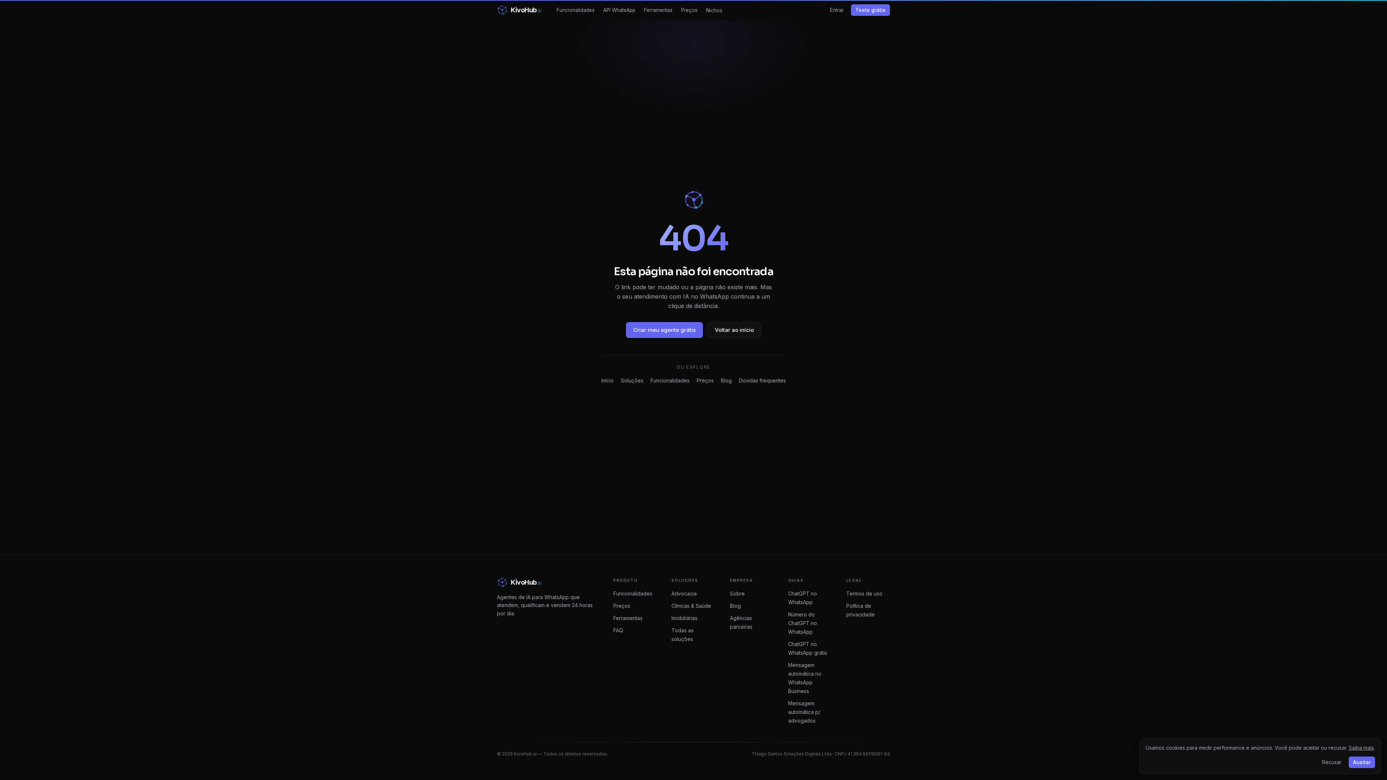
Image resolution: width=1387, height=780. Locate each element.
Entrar (837, 10)
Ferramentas (658, 10)
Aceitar (1362, 762)
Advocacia (684, 593)
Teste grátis (870, 10)
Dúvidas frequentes (762, 380)
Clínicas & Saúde (691, 606)
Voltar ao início (734, 329)
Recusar (1331, 762)
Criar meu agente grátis (664, 329)
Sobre (737, 593)
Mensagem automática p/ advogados (804, 712)
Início (607, 380)
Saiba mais (1361, 748)
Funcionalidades (576, 10)
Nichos (714, 10)
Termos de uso (864, 593)
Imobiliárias (684, 618)
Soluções (632, 380)
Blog (726, 380)
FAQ (618, 630)
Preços (689, 10)
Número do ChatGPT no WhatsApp (802, 623)
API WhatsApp (619, 10)
